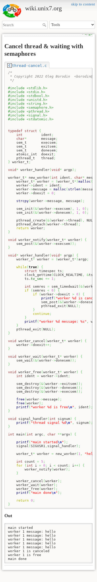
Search (44, 25)
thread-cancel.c (29, 65)
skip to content (83, 4)
